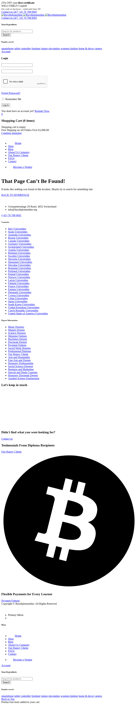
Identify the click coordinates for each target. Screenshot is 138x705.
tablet (17, 48)
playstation (54, 48)
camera (98, 48)
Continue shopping (11, 133)
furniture (36, 48)
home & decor (86, 48)
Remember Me (13, 99)
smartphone (7, 48)
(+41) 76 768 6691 (11, 215)
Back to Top (7, 699)
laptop (44, 48)
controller (26, 48)
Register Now (42, 111)
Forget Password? (10, 93)
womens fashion (69, 48)
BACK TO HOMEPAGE (15, 195)
